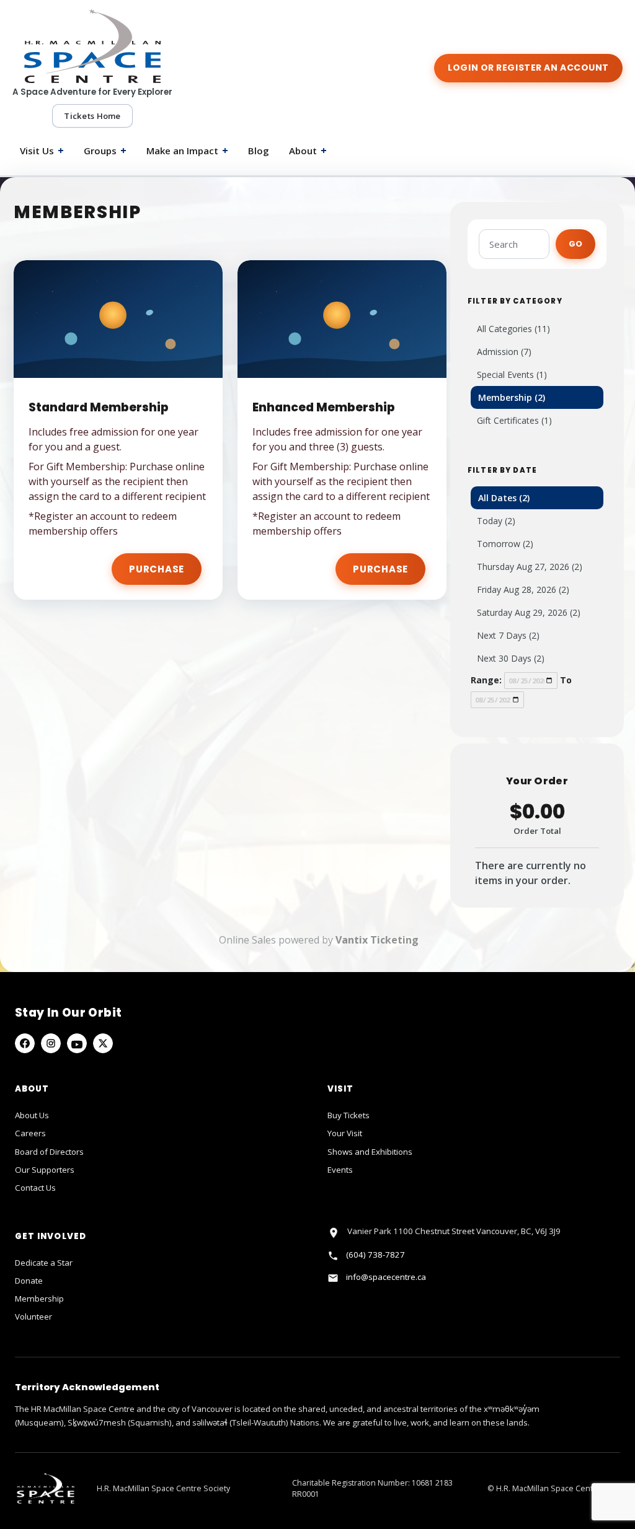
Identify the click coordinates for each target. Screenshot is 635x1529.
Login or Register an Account (528, 67)
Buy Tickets (348, 1115)
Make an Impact (187, 150)
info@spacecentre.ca (386, 1276)
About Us (32, 1115)
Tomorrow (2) (505, 544)
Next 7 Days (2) (508, 635)
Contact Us (35, 1187)
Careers (30, 1133)
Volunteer (33, 1316)
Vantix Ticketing (377, 940)
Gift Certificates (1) (514, 420)
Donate (29, 1280)
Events (340, 1169)
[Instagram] (51, 1043)
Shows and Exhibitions (369, 1151)
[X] (103, 1043)
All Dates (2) (504, 498)
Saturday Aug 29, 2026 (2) (528, 612)
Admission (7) (504, 351)
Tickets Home (92, 115)
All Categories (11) (513, 329)
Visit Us (42, 150)
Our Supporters (44, 1169)
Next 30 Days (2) (510, 658)
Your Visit (344, 1133)
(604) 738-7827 (375, 1254)
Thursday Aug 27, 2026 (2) (529, 566)
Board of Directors (49, 1151)
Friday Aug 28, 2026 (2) (523, 589)
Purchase (156, 569)
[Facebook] (25, 1043)
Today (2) (496, 521)
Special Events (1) (512, 374)
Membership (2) (511, 397)
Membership (39, 1298)
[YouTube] (77, 1043)
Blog (258, 150)
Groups (105, 150)
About (308, 150)
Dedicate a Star (44, 1262)
